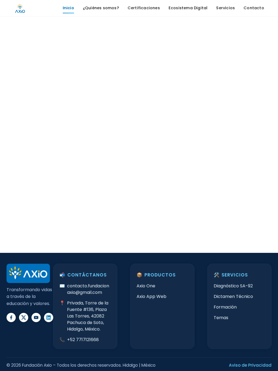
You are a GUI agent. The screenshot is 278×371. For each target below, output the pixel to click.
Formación (225, 307)
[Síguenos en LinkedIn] (48, 317)
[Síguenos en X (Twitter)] (23, 317)
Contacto (254, 8)
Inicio (68, 8)
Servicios (225, 8)
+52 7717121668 (83, 340)
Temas (221, 318)
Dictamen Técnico (233, 296)
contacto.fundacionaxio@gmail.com (88, 289)
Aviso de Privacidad (250, 365)
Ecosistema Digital (188, 8)
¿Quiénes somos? (101, 8)
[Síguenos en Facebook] (11, 317)
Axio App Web (151, 296)
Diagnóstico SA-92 (233, 286)
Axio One (146, 286)
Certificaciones (144, 8)
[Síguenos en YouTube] (36, 317)
